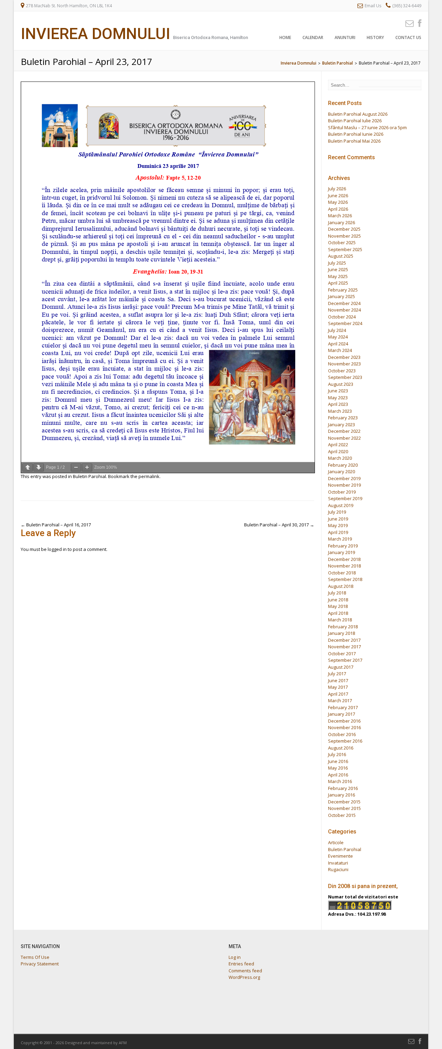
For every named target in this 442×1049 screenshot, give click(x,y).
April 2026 (338, 209)
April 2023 (338, 404)
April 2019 (338, 532)
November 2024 (344, 310)
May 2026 (338, 202)
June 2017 (338, 680)
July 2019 (337, 512)
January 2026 (341, 222)
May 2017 (338, 687)
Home (285, 37)
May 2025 (338, 276)
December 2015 (344, 802)
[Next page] (38, 467)
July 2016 (337, 754)
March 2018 (340, 620)
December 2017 (344, 640)
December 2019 (344, 478)
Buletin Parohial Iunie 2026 (355, 134)
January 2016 (341, 795)
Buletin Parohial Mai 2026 (354, 141)
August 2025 (340, 256)
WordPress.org (244, 977)
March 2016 (340, 781)
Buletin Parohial (89, 476)
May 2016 (338, 768)
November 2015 (344, 808)
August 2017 (340, 667)
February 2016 (343, 788)
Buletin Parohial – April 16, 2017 (56, 525)
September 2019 (345, 498)
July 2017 (337, 673)
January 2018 (341, 633)
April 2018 (338, 613)
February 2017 (343, 707)
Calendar (312, 37)
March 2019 (340, 539)
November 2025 (344, 236)
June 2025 (338, 269)
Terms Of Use (35, 957)
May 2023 (338, 397)
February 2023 (343, 417)
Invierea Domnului (95, 34)
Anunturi (345, 37)
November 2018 (344, 566)
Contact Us (408, 37)
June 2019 (338, 519)
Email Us (373, 6)
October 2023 (342, 371)
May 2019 (338, 525)
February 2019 (343, 546)
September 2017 (345, 660)
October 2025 (342, 242)
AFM (123, 1042)
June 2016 (338, 761)
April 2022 (338, 444)
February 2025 (343, 290)
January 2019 (341, 552)
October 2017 (342, 653)
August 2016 (340, 748)
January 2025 (341, 296)
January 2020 (341, 471)
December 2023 (344, 357)
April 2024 (338, 344)
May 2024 (338, 337)
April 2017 (338, 694)
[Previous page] (27, 467)
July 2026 (337, 188)
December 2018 (344, 559)
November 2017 (344, 646)
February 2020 (343, 465)
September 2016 (345, 741)
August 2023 (340, 384)
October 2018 (342, 573)
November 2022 (344, 438)
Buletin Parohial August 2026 (357, 114)
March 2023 (340, 411)
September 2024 (345, 323)
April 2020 (338, 451)
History (375, 37)
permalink (149, 476)
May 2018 (338, 606)
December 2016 (344, 721)
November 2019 (344, 485)
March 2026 (340, 215)
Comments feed (245, 970)
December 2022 (344, 431)
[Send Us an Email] (407, 23)
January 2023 (341, 424)
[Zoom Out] (76, 467)
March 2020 (340, 458)
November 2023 (344, 364)
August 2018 (340, 586)
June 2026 (338, 195)
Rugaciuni (338, 869)
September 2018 (345, 579)
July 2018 (337, 593)
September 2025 (345, 249)
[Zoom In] (87, 467)
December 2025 (344, 229)
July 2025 (337, 263)
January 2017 (341, 714)
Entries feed (241, 964)
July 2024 (337, 330)
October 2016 (342, 734)
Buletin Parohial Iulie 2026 (355, 120)
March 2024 (340, 350)
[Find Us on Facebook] (417, 23)
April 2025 (338, 283)
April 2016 (338, 775)
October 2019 (342, 492)
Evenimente (340, 856)
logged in (57, 549)
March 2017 (340, 700)
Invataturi (338, 863)
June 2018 (338, 600)
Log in (235, 957)
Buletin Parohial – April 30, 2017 (279, 525)
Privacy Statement (40, 964)
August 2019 (340, 505)
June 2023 (338, 391)
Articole (336, 842)
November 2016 (344, 727)
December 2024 (344, 303)
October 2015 (342, 815)
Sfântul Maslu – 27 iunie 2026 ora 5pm (367, 127)
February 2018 (343, 626)
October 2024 (342, 317)
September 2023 (345, 377)
